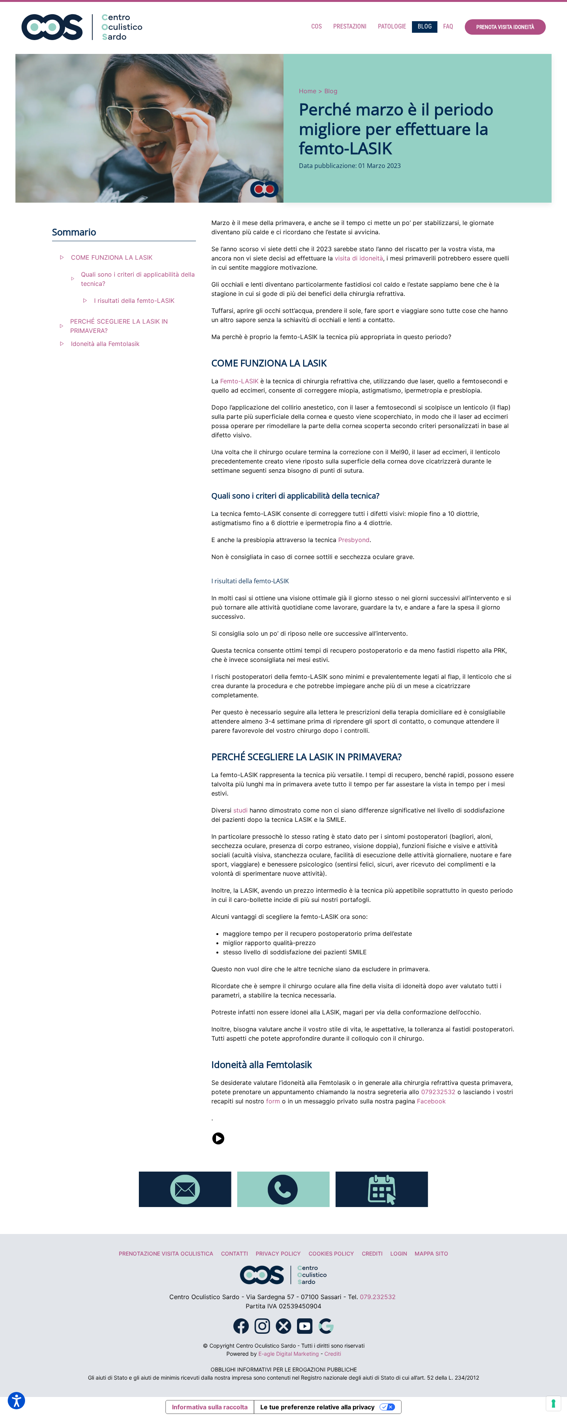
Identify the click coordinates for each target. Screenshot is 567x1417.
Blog (425, 26)
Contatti (234, 1253)
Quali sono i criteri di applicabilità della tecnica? (138, 278)
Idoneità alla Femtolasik (105, 344)
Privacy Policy (278, 1253)
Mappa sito (431, 1253)
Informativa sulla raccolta (210, 1407)
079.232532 (378, 1297)
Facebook (431, 1101)
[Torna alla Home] (82, 27)
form (273, 1101)
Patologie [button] (392, 26)
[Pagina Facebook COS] (241, 1325)
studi (240, 810)
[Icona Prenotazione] (382, 1188)
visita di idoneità (359, 258)
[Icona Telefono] (283, 1188)
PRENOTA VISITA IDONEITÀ (505, 27)
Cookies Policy (331, 1253)
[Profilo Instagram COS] (262, 1325)
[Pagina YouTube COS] (304, 1325)
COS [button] (316, 26)
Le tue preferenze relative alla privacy (317, 1407)
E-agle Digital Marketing (288, 1353)
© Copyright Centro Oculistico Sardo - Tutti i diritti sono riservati (283, 1345)
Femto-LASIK (239, 381)
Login (398, 1253)
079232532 (438, 1092)
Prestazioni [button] (349, 26)
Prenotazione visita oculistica (166, 1253)
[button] (16, 1400)
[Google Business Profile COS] (326, 1325)
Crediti (372, 1253)
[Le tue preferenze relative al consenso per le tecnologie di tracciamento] (553, 1403)
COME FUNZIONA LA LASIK (111, 257)
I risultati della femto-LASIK (134, 300)
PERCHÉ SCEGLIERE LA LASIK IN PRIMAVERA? (119, 325)
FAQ (448, 26)
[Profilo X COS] (283, 1325)
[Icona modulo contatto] (185, 1188)
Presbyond (354, 540)
